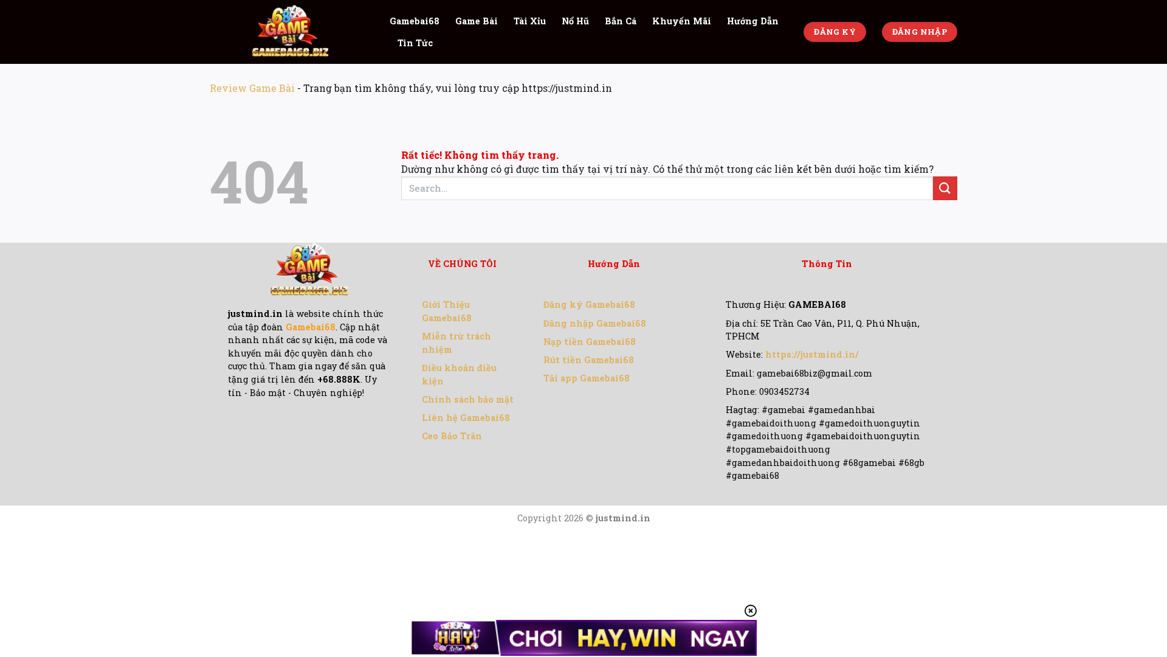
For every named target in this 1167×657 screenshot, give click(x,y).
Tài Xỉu (530, 21)
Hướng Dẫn (753, 21)
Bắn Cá (620, 21)
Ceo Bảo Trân (452, 436)
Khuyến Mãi (681, 21)
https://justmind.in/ (812, 354)
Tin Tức (415, 43)
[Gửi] (945, 188)
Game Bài (476, 21)
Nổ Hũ (575, 21)
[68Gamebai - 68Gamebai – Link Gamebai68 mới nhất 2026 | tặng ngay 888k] (290, 32)
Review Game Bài (252, 88)
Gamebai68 (414, 21)
